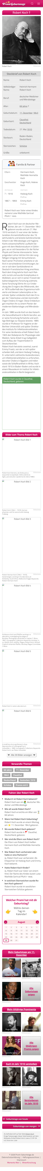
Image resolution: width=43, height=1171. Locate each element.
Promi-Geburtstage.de (24, 1155)
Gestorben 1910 (27, 780)
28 (37, 937)
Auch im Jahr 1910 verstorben (21, 1064)
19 (27, 933)
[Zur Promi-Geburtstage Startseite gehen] (13, 3)
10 (16, 930)
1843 (35, 113)
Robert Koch (29, 1133)
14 (37, 930)
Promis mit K (22, 785)
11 (21, 930)
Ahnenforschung (29, 1162)
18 (21, 933)
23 (11, 937)
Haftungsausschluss (31, 1157)
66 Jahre (23, 106)
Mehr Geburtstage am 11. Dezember (21, 953)
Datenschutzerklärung (11, 1157)
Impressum (21, 1160)
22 (6, 937)
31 (16, 940)
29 (6, 940)
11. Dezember (26, 113)
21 (37, 933)
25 (21, 937)
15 (6, 933)
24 (16, 937)
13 (32, 930)
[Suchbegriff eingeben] (32, 3)
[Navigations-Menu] (39, 3)
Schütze (23, 146)
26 (27, 937)
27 (32, 937)
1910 (29, 129)
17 (16, 933)
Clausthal (24, 119)
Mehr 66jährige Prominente (21, 1009)
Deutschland (25, 123)
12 (27, 930)
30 (11, 940)
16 (11, 933)
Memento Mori (13, 1162)
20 (32, 933)
